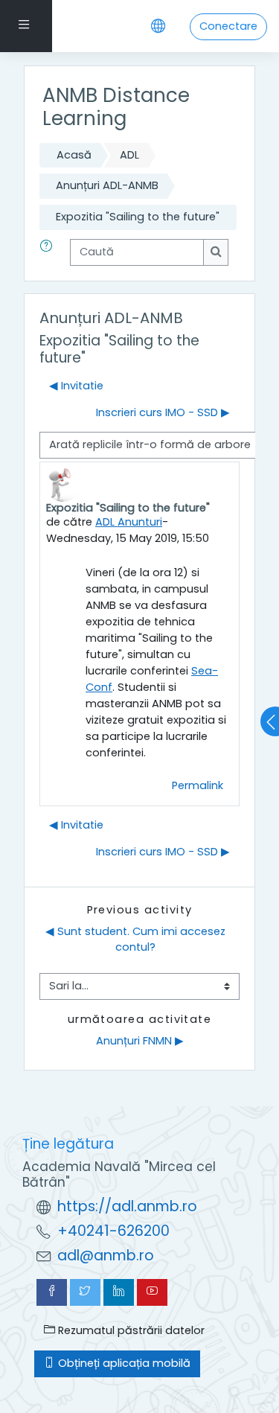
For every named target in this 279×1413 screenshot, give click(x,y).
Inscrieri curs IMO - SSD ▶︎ (163, 412)
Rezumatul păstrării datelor (130, 1330)
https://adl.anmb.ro (127, 1206)
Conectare (228, 26)
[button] (49, 252)
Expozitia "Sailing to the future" (137, 216)
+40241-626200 (113, 1231)
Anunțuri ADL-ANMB (107, 185)
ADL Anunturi (128, 521)
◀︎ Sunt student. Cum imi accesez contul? (136, 939)
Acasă (74, 154)
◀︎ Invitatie (76, 385)
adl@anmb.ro (105, 1255)
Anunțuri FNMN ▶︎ (140, 1040)
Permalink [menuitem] (197, 785)
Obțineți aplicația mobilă (122, 1363)
